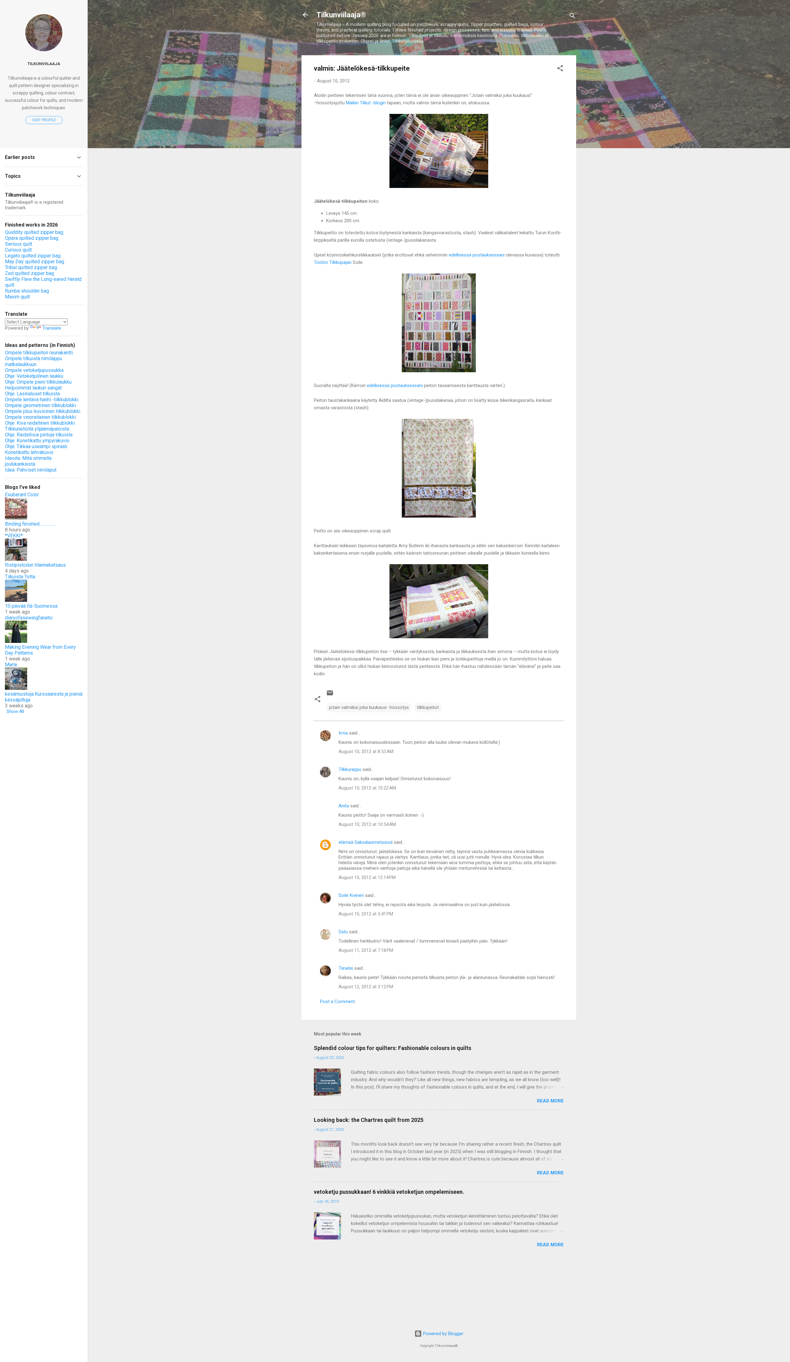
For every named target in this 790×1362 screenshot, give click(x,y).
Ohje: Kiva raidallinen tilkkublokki (40, 423)
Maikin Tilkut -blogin (366, 103)
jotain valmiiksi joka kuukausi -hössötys (369, 707)
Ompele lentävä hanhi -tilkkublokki (41, 399)
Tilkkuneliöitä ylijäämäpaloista (37, 429)
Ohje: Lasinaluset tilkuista (32, 394)
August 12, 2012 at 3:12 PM (366, 986)
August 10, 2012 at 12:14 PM (367, 877)
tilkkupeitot (428, 707)
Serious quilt (18, 244)
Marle (11, 665)
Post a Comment (337, 1001)
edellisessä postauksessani (477, 255)
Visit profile (44, 120)
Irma (343, 733)
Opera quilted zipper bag (31, 238)
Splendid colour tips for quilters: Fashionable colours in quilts (392, 1048)
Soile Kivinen (351, 895)
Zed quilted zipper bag (29, 273)
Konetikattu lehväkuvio (29, 452)
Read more (550, 1101)
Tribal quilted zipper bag (31, 267)
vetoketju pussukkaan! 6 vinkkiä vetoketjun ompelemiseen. (389, 1192)
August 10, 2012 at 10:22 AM (367, 788)
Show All (15, 711)
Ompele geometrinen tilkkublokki (40, 405)
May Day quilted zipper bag (34, 261)
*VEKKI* (14, 536)
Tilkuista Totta (20, 577)
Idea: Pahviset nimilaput (30, 470)
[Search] (572, 16)
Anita (344, 806)
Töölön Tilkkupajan (332, 262)
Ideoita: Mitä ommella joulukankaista (28, 461)
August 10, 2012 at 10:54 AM (367, 824)
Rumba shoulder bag (27, 291)
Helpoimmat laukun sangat (33, 388)
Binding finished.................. (30, 524)
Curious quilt (18, 250)
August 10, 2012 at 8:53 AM (366, 751)
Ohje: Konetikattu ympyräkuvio (37, 441)
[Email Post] (330, 695)
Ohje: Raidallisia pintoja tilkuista (39, 435)
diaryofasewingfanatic (29, 618)
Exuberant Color (22, 495)
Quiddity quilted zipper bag (34, 232)
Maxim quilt (17, 297)
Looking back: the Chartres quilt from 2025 (368, 1120)
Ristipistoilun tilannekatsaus (35, 565)
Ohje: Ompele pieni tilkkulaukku (38, 382)
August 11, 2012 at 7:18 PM (366, 950)
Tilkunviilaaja (43, 63)
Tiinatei (346, 968)
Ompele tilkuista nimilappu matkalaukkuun (33, 361)
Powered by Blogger (443, 1333)
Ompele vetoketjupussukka (34, 370)
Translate (51, 328)
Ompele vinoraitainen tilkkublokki (40, 417)
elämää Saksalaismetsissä (366, 842)
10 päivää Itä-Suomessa (31, 606)
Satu (343, 932)
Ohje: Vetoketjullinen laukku (34, 376)
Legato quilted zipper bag (32, 256)
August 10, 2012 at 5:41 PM (366, 914)
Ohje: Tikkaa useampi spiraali (36, 446)
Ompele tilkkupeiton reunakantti (39, 353)
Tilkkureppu (350, 769)
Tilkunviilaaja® (341, 14)
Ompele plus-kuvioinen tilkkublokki (42, 411)
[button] (560, 69)
